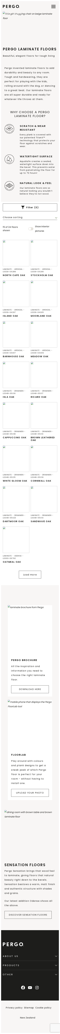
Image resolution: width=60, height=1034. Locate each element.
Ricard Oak (39, 397)
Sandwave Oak (41, 521)
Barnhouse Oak (13, 356)
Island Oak (10, 316)
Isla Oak (9, 397)
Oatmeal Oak (12, 562)
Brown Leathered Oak (43, 438)
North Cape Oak (14, 275)
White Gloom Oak (15, 481)
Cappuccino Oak (15, 437)
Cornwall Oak (41, 481)
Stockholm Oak (42, 275)
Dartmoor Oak (13, 521)
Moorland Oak (41, 316)
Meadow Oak (40, 356)
